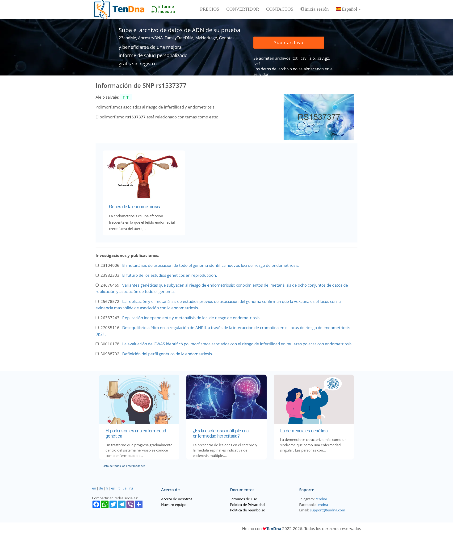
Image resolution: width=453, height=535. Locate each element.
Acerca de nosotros (176, 499)
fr (107, 488)
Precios (209, 9)
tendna (321, 499)
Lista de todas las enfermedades (124, 466)
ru (131, 488)
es (113, 488)
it (118, 488)
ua (124, 488)
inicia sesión (317, 9)
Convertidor (242, 9)
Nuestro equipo (173, 504)
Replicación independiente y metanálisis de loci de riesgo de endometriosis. (191, 317)
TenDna (273, 528)
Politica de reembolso (247, 510)
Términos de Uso (243, 499)
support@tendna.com (327, 510)
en (94, 488)
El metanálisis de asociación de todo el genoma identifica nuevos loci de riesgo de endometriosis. (210, 265)
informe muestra (166, 9)
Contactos (279, 9)
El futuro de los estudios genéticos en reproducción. (169, 275)
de (101, 488)
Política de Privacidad (247, 504)
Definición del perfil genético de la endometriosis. (167, 353)
